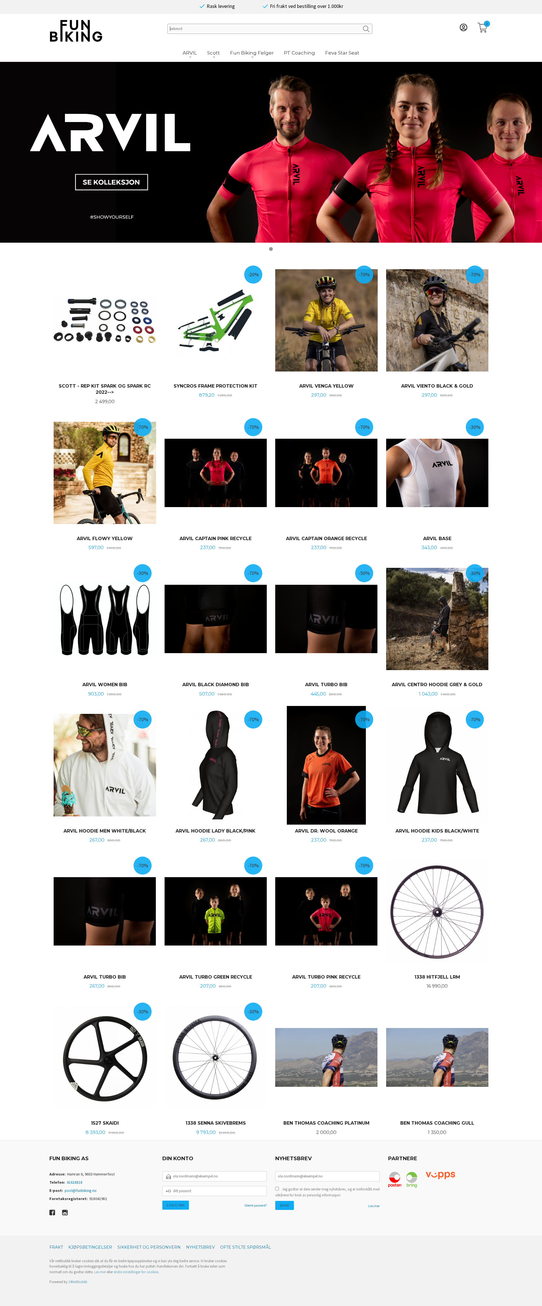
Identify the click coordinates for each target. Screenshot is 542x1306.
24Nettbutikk (77, 1281)
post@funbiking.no (81, 1190)
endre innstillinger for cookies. (136, 1272)
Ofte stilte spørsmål (245, 1247)
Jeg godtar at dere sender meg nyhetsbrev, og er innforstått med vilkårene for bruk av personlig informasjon (327, 1192)
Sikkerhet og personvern (149, 1247)
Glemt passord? (255, 1205)
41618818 (74, 1182)
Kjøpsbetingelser (90, 1247)
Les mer (374, 1206)
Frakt (56, 1247)
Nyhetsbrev (200, 1247)
